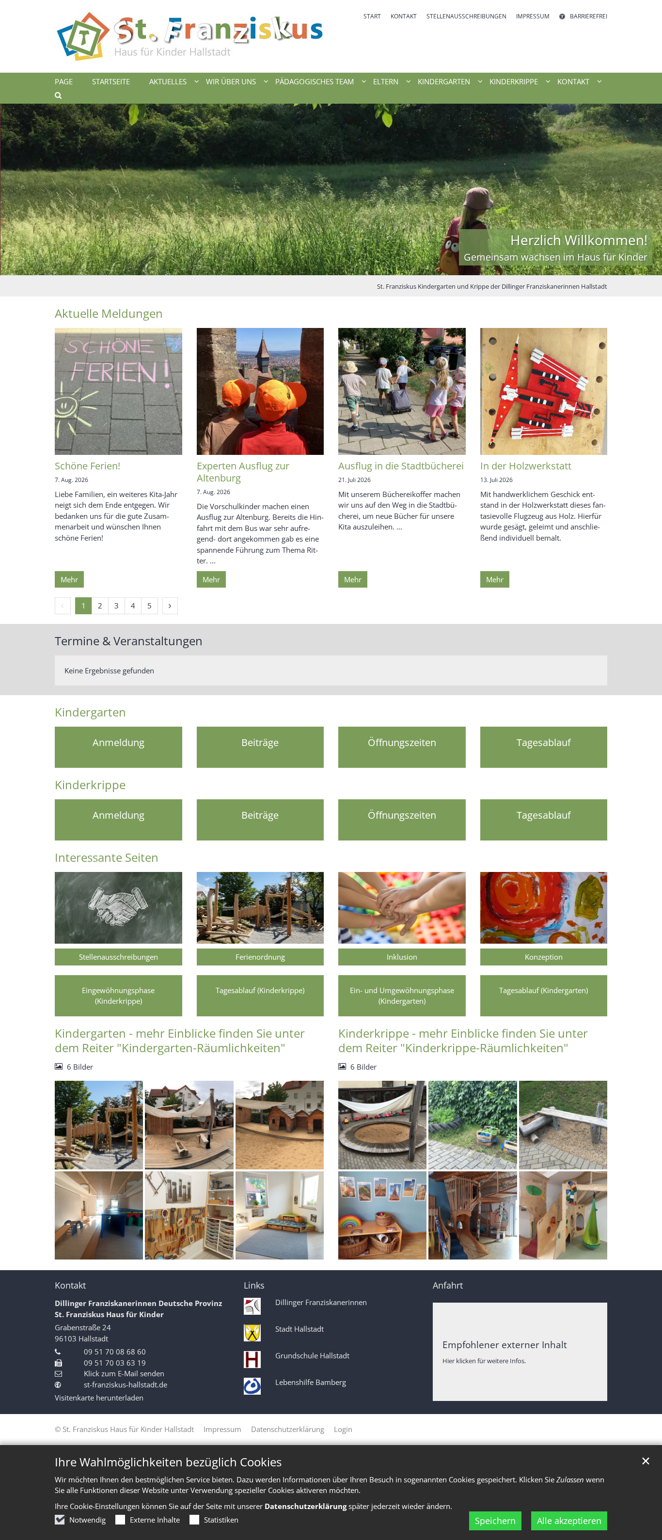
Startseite (111, 81)
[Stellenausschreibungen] (118, 908)
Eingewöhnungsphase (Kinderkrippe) (118, 995)
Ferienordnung (260, 957)
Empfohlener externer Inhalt (504, 1344)
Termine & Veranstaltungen (129, 641)
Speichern (495, 1520)
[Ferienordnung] (260, 908)
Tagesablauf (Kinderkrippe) (260, 990)
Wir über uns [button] (231, 81)
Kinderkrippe (90, 785)
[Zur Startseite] (189, 36)
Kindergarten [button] (444, 81)
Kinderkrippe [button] (513, 81)
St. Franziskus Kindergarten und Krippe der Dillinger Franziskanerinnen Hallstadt (492, 286)
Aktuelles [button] (168, 81)
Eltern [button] (385, 81)
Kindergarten (90, 712)
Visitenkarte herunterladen (99, 1397)
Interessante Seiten (106, 857)
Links (254, 1285)
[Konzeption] (544, 908)
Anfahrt (448, 1285)
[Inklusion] (402, 908)
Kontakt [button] (573, 81)
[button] (55, 97)
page (64, 81)
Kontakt (70, 1285)
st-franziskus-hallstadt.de (125, 1384)
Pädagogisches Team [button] (314, 81)
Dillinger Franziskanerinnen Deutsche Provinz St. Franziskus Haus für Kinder (138, 1308)
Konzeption (544, 957)
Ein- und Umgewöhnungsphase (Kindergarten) (402, 995)
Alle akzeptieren (569, 1520)
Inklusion (402, 957)
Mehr (69, 579)
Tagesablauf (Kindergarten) (543, 990)
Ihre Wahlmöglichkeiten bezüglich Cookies (168, 1462)
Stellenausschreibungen (118, 957)
